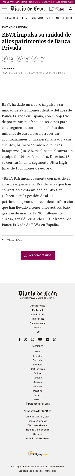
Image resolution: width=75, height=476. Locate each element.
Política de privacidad (33, 466)
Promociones (37, 319)
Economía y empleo (14, 26)
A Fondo (37, 386)
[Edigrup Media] (37, 453)
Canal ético (50, 471)
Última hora (10, 18)
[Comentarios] (42, 58)
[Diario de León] (37, 8)
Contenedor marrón (30, 1)
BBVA (19, 240)
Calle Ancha (48, 1)
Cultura (37, 373)
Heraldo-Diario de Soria (37, 430)
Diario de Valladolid (37, 421)
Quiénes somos (37, 306)
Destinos (37, 391)
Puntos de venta (37, 323)
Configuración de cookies (31, 471)
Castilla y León (37, 369)
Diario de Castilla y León (37, 416)
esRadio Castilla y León (37, 438)
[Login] (70, 8)
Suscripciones (37, 314)
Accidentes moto (64, 1)
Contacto (37, 327)
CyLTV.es (37, 434)
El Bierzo (37, 356)
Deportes (68, 18)
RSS (38, 332)
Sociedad (52, 18)
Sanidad (37, 377)
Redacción (8, 68)
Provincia (37, 18)
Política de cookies (55, 466)
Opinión (37, 395)
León (24, 18)
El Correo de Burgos (37, 425)
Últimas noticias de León (37, 404)
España (10, 240)
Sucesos (37, 382)
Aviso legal (16, 466)
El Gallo (37, 399)
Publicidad (37, 310)
